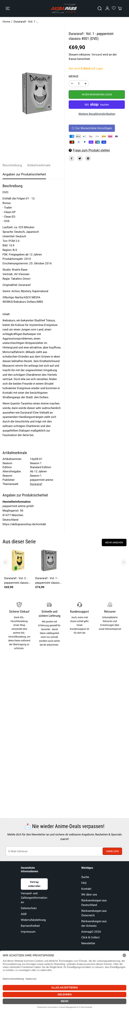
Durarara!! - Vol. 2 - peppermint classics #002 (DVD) (17, 580)
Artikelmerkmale (38, 165)
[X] (80, 158)
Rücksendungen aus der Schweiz (94, 923)
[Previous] (5, 562)
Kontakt (86, 888)
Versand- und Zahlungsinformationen (34, 898)
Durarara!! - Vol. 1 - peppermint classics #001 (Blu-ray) (48, 580)
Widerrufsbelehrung (33, 920)
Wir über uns (89, 894)
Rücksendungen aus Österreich (94, 913)
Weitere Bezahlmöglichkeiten (96, 114)
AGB (24, 914)
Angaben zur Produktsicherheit (24, 174)
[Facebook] (71, 158)
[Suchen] (99, 8)
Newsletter (88, 943)
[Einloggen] (107, 8)
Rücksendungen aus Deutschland (94, 903)
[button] (8, 8)
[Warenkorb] (119, 8)
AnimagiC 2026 (91, 931)
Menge (74, 76)
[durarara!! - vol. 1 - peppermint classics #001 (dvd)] (37, 93)
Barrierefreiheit (30, 925)
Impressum (28, 931)
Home (6, 21)
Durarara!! (36, 484)
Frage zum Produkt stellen (91, 150)
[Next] (123, 562)
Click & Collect (90, 937)
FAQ (84, 883)
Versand (96, 54)
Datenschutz (29, 908)
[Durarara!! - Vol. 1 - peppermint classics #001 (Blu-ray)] (49, 560)
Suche (85, 877)
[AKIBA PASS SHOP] (63, 8)
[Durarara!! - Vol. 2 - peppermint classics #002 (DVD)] (18, 560)
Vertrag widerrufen (34, 884)
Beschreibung (12, 165)
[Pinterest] (88, 158)
